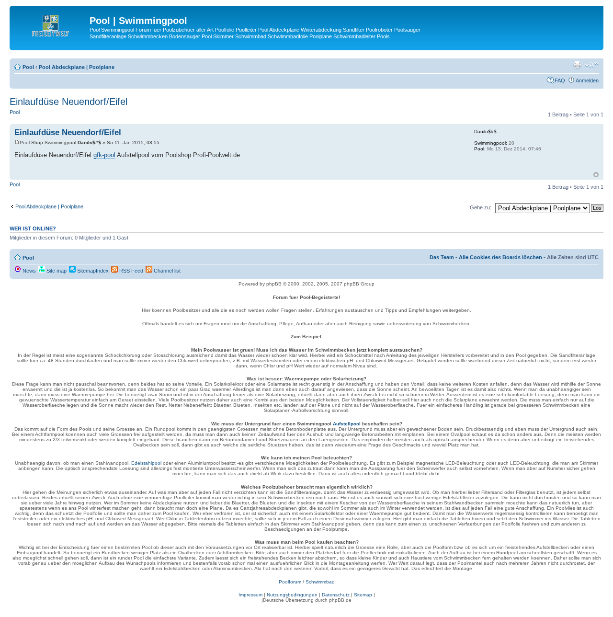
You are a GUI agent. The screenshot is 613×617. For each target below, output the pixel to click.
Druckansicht (577, 65)
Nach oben (596, 174)
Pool (28, 67)
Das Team (442, 257)
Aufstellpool (347, 423)
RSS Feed (130, 271)
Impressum (250, 594)
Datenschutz (336, 594)
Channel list (166, 271)
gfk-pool (104, 155)
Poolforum (290, 581)
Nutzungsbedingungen (292, 594)
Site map (56, 271)
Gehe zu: (480, 207)
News (28, 271)
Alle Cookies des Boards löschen (500, 257)
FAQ (560, 80)
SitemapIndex (92, 271)
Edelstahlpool (146, 463)
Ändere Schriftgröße (592, 65)
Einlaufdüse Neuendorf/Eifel (68, 101)
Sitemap (363, 594)
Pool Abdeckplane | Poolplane (76, 67)
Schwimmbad (320, 581)
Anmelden (587, 80)
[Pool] (51, 23)
